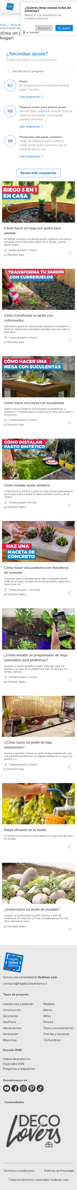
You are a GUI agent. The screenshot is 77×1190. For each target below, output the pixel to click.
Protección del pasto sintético (41, 137)
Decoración (10, 1016)
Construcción (12, 1010)
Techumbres (52, 1040)
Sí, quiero (64, 28)
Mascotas (10, 1040)
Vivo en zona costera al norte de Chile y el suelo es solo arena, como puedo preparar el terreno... (46, 115)
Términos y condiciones (18, 1170)
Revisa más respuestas (38, 173)
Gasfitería (9, 1022)
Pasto (24, 81)
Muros (48, 1010)
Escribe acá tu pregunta (20, 66)
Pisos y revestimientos (59, 1028)
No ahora (44, 28)
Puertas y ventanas (56, 1034)
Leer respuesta (30, 96)
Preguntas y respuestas (19, 1068)
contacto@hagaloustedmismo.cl (25, 983)
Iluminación (10, 1034)
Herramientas (12, 1028)
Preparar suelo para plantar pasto (43, 107)
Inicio (3, 25)
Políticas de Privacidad (59, 1170)
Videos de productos (16, 1059)
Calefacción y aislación (18, 1004)
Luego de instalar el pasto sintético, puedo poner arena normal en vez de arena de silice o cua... (43, 145)
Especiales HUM (13, 1064)
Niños (47, 1016)
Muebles (49, 1004)
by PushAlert (32, 32)
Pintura (48, 1022)
